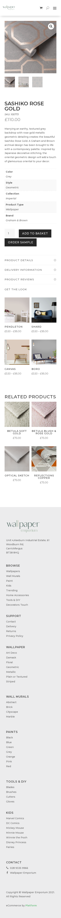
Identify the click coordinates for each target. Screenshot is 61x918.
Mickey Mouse (15, 827)
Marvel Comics (15, 818)
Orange (10, 756)
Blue (9, 742)
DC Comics (12, 823)
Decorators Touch (17, 604)
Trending (11, 590)
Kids (8, 585)
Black (9, 737)
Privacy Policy (14, 636)
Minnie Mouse (15, 832)
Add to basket (35, 233)
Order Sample (20, 242)
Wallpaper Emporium (21, 872)
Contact (11, 621)
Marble (10, 716)
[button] (51, 26)
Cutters (10, 796)
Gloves (10, 801)
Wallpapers (13, 571)
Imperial (11, 198)
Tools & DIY (13, 600)
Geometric (12, 187)
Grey (9, 176)
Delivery (11, 626)
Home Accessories (17, 595)
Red (8, 766)
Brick (9, 707)
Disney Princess (16, 842)
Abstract (11, 702)
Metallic (11, 671)
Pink (9, 761)
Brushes (11, 792)
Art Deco (11, 652)
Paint (9, 580)
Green (10, 747)
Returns (11, 631)
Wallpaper (12, 209)
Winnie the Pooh (16, 837)
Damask (11, 657)
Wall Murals (13, 576)
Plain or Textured (16, 676)
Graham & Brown (17, 220)
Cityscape (12, 711)
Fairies (10, 847)
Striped (10, 681)
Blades (10, 787)
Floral (9, 662)
